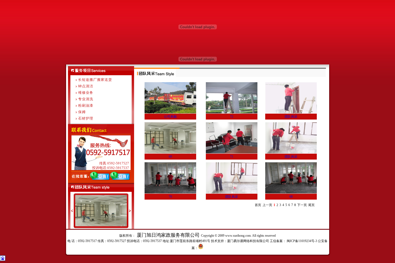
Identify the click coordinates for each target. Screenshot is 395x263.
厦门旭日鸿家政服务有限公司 (168, 235)
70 (170, 197)
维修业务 (85, 93)
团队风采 (291, 116)
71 (231, 156)
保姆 (82, 112)
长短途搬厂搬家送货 (95, 80)
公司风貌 (170, 116)
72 (231, 116)
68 (291, 197)
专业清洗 (85, 99)
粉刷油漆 (85, 105)
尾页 (311, 205)
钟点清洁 (85, 86)
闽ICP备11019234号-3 (301, 241)
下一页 (302, 205)
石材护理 (85, 118)
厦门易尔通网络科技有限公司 (248, 241)
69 (170, 156)
